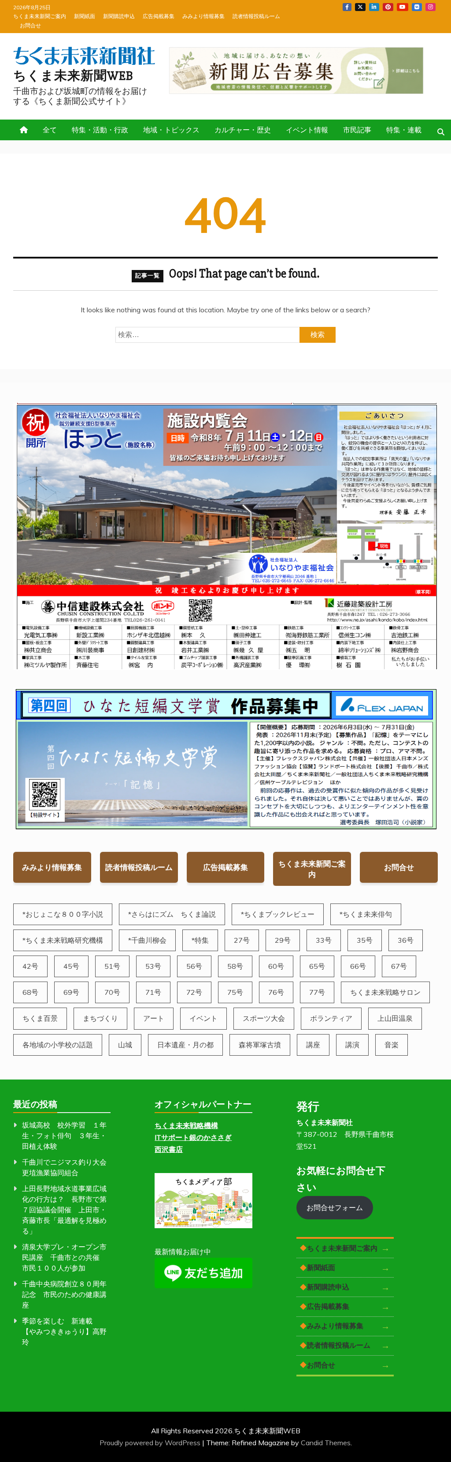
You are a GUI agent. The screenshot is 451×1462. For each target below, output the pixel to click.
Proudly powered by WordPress (151, 1442)
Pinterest (388, 7)
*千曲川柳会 (147, 940)
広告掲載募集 (158, 16)
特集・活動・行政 (100, 129)
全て (50, 129)
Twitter (360, 7)
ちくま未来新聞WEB (73, 76)
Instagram (430, 7)
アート (153, 1018)
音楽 (391, 1044)
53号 (153, 966)
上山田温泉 (395, 1018)
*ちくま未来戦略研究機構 (62, 940)
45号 (71, 966)
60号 (276, 966)
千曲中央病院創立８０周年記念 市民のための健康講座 (64, 1294)
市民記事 (357, 129)
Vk (417, 7)
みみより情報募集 (203, 16)
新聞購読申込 (119, 16)
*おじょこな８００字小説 (62, 914)
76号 (276, 992)
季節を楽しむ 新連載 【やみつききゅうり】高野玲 (64, 1331)
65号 (317, 966)
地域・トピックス (171, 129)
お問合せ (30, 25)
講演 (352, 1044)
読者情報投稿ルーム (256, 16)
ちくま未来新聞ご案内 (39, 16)
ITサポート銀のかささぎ (193, 1137)
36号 (406, 940)
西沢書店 (169, 1149)
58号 (235, 966)
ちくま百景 (40, 1018)
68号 (30, 992)
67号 (399, 966)
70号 (112, 992)
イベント (203, 1018)
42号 (30, 966)
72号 (194, 992)
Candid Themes (326, 1442)
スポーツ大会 (264, 1018)
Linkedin (374, 7)
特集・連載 (403, 129)
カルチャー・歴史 (242, 129)
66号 (358, 966)
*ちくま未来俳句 (366, 914)
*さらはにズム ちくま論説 (172, 914)
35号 (365, 940)
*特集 (200, 940)
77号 (317, 992)
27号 (242, 940)
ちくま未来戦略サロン (385, 992)
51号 (112, 966)
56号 (194, 966)
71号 (153, 992)
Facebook (347, 7)
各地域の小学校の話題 (57, 1044)
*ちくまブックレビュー (277, 914)
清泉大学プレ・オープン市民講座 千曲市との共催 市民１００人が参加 (64, 1257)
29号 (283, 940)
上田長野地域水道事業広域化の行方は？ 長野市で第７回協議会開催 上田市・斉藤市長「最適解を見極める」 (64, 1209)
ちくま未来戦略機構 (186, 1125)
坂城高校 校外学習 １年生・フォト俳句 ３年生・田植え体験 (64, 1136)
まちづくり (100, 1018)
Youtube (402, 7)
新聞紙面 (84, 16)
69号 (71, 992)
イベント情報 (307, 129)
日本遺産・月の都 (185, 1044)
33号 (324, 940)
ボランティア (331, 1018)
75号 (235, 992)
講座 (313, 1044)
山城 (125, 1044)
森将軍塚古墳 (260, 1044)
